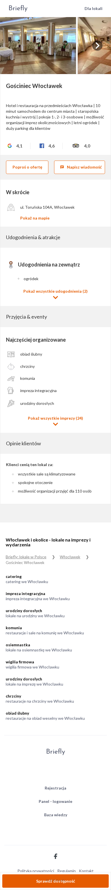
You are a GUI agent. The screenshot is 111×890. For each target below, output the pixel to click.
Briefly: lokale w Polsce (26, 556)
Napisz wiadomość (81, 167)
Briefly (18, 8)
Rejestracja (55, 788)
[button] (55, 294)
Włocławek (70, 556)
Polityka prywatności (35, 870)
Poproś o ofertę (27, 167)
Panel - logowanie (55, 801)
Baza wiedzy (55, 814)
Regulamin (66, 870)
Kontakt (86, 870)
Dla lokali (93, 8)
